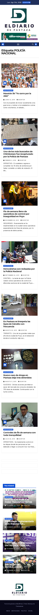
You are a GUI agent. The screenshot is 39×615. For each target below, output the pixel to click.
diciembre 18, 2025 (13, 570)
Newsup (30, 604)
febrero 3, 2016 (11, 160)
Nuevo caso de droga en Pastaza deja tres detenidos (17, 376)
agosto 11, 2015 (11, 381)
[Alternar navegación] (18, 44)
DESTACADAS (8, 497)
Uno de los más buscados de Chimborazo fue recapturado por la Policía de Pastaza (18, 154)
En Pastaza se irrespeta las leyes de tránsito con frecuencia (16, 324)
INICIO (8, 611)
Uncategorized (8, 90)
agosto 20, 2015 (11, 330)
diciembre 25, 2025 (13, 527)
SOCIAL (30, 611)
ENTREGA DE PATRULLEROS (13, 565)
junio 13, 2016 (10, 99)
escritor (21, 99)
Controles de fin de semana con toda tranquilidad (19, 433)
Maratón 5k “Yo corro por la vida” (17, 94)
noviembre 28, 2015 (12, 220)
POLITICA (24, 611)
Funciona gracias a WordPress (13, 604)
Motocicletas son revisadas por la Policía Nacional (19, 270)
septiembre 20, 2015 (12, 275)
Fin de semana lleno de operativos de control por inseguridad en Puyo (16, 214)
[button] (33, 44)
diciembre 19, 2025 (13, 548)
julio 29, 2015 (10, 439)
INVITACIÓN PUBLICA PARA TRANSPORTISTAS (18, 500)
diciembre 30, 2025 (13, 505)
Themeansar (19, 606)
